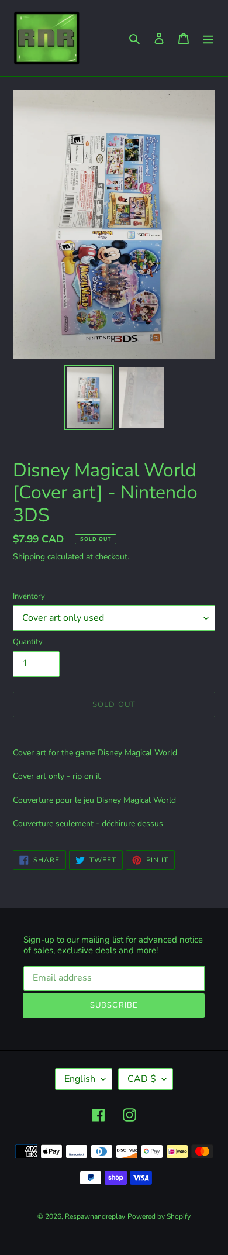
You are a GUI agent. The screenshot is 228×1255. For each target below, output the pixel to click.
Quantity (28, 642)
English (79, 1078)
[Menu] (208, 38)
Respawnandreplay (95, 1216)
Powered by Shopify (159, 1216)
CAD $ (141, 1078)
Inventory (29, 596)
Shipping (29, 556)
